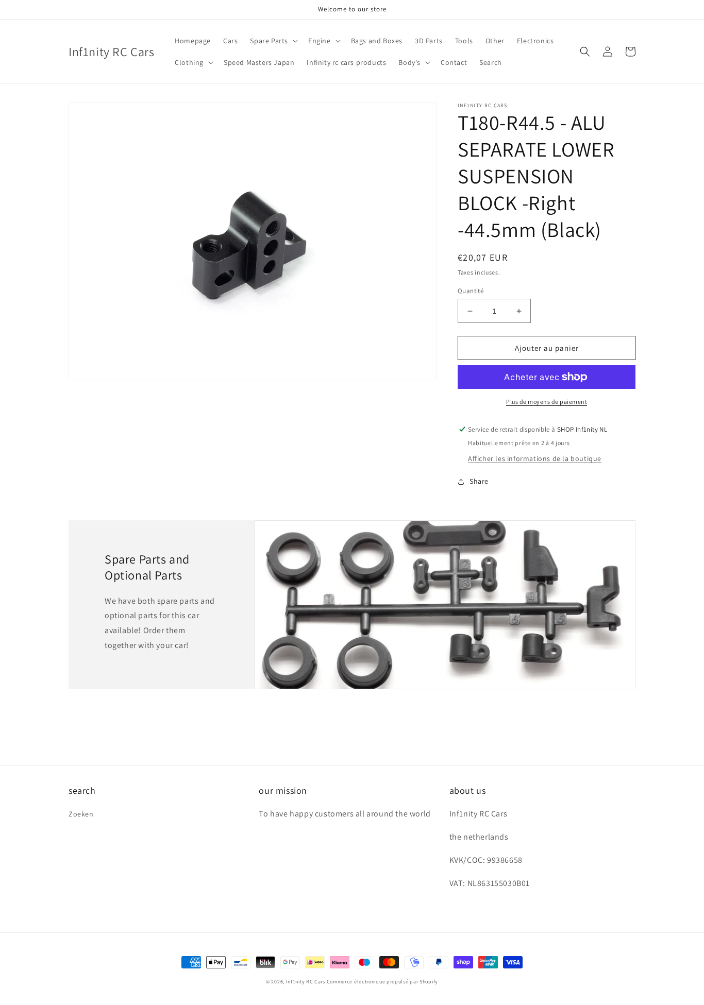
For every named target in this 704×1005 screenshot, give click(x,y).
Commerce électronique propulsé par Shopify (382, 981)
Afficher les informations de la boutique (534, 458)
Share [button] (479, 481)
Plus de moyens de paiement (546, 401)
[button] (273, 41)
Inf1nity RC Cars (305, 981)
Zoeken (81, 814)
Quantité (470, 290)
